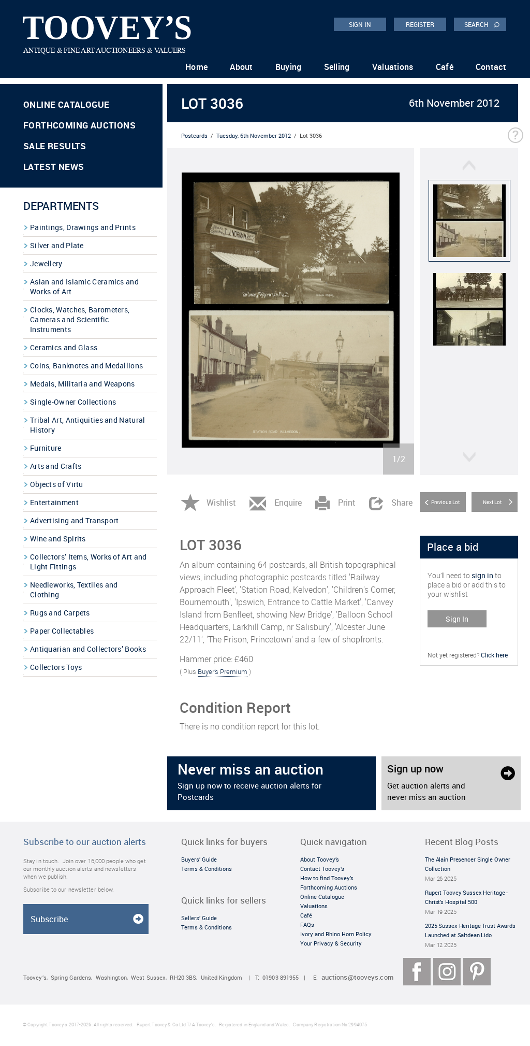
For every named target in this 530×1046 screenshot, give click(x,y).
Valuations (393, 67)
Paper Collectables (62, 631)
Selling (337, 67)
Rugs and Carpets (60, 613)
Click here (494, 655)
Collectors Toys (56, 667)
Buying (288, 67)
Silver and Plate (57, 245)
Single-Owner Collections (73, 402)
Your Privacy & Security (331, 943)
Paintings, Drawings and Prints (83, 227)
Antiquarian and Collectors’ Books (88, 649)
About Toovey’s (319, 859)
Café (444, 67)
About (241, 67)
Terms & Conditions (206, 868)
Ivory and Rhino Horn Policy (336, 934)
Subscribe (49, 919)
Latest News (53, 167)
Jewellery (46, 263)
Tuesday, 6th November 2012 (253, 135)
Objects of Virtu (56, 484)
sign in (482, 575)
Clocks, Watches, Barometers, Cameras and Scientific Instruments (79, 319)
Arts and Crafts (56, 466)
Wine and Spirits (58, 538)
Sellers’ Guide (199, 918)
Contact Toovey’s (322, 868)
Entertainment (54, 502)
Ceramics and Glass (63, 347)
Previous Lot (445, 502)
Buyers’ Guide (199, 859)
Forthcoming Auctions (79, 125)
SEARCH (482, 24)
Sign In (457, 619)
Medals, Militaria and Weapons (82, 384)
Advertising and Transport (74, 520)
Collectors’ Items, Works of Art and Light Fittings (88, 561)
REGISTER (420, 24)
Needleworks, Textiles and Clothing (74, 589)
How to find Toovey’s (327, 878)
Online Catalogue (66, 104)
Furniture (46, 448)
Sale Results (54, 146)
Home (196, 67)
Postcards (194, 135)
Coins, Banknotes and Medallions (86, 365)
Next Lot (492, 502)
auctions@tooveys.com (357, 977)
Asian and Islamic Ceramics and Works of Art (84, 286)
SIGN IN (360, 24)
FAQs (307, 924)
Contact (491, 67)
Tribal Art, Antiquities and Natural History (87, 425)
